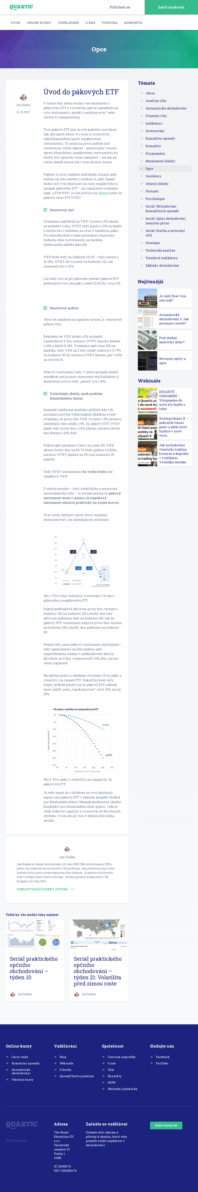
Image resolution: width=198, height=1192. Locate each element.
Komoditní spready (160, 138)
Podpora (110, 23)
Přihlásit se (120, 7)
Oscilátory (154, 176)
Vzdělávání (68, 23)
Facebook (163, 1057)
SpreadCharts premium (77, 1076)
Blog (63, 1057)
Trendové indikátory (162, 258)
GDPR (111, 1082)
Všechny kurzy (22, 1079)
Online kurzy (39, 23)
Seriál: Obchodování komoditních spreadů (162, 208)
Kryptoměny (155, 153)
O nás (90, 23)
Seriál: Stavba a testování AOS (165, 233)
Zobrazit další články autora (42, 889)
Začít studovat (171, 7)
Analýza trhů (156, 101)
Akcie (150, 93)
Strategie (153, 243)
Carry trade (20, 1057)
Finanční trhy (156, 116)
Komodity (153, 146)
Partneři (152, 191)
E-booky (65, 1070)
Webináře (66, 1063)
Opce (149, 169)
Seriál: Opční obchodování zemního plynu (166, 220)
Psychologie (155, 199)
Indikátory (154, 123)
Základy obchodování (162, 265)
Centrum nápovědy (122, 1057)
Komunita (133, 23)
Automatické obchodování (166, 108)
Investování (155, 131)
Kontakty (114, 1076)
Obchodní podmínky (122, 1089)
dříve (103, 193)
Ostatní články (157, 184)
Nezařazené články (160, 161)
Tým (111, 1070)
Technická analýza (160, 250)
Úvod (15, 23)
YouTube (162, 1063)
